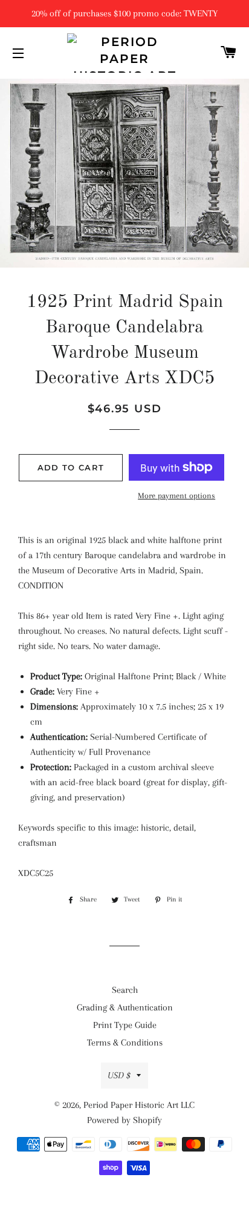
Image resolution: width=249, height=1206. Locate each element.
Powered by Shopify (124, 1120)
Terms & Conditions (125, 1042)
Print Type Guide (125, 1025)
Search (125, 989)
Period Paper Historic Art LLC (139, 1104)
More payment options (176, 495)
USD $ (119, 1075)
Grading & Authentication (125, 1007)
